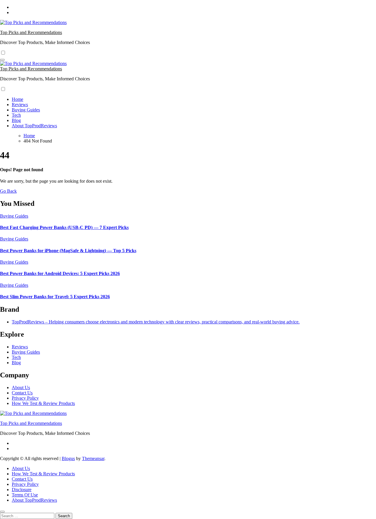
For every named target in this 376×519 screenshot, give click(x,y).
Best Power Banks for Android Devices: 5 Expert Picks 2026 (60, 273)
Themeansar (93, 458)
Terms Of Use (25, 494)
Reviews (20, 104)
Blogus (68, 458)
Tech (16, 115)
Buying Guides (26, 109)
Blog (16, 120)
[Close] (2, 512)
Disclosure (21, 489)
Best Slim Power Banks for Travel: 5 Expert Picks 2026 (55, 296)
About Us (21, 387)
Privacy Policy (25, 398)
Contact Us (22, 392)
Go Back (8, 191)
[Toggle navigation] (2, 60)
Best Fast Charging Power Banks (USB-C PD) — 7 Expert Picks (64, 227)
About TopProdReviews (34, 125)
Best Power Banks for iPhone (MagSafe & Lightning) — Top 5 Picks (68, 250)
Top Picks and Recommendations (31, 32)
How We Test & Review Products (43, 403)
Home (17, 99)
